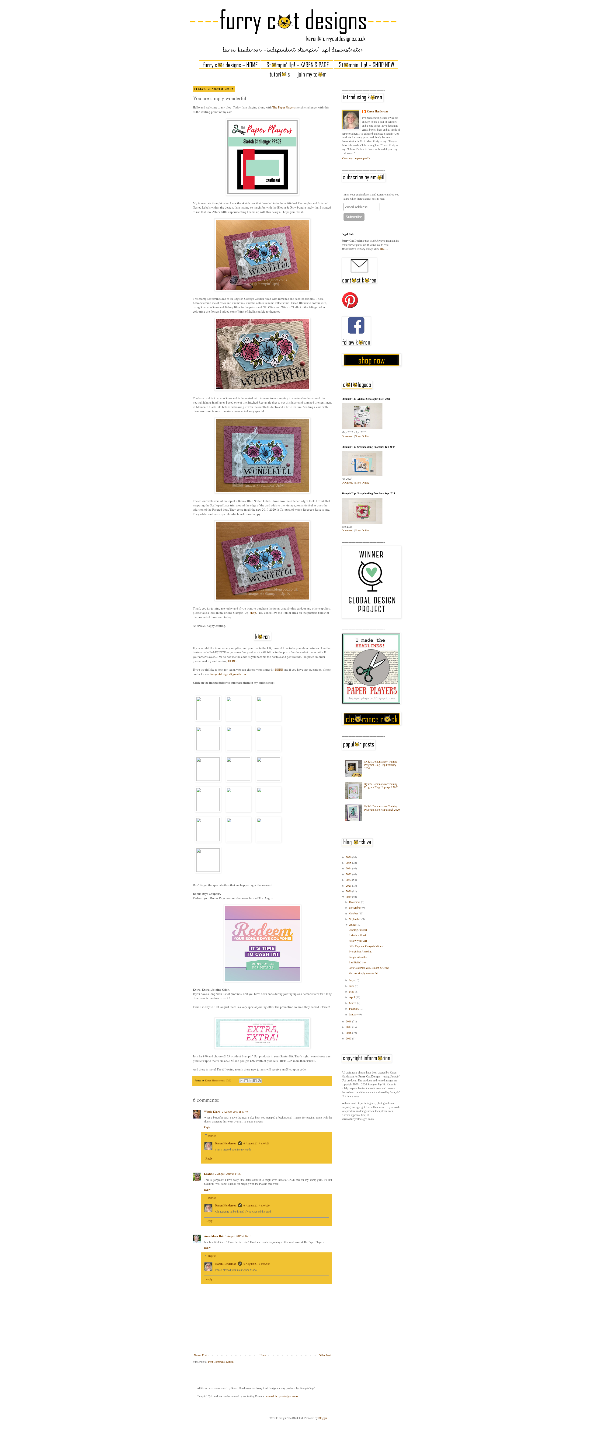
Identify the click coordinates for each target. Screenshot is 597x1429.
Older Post (325, 1355)
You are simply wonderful (363, 973)
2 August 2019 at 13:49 (235, 1111)
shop (253, 612)
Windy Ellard (212, 1112)
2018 (349, 1021)
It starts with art (357, 935)
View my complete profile (356, 158)
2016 (349, 1033)
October (354, 913)
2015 (349, 1038)
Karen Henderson (225, 1143)
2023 (349, 874)
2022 (349, 880)
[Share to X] (250, 1080)
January (353, 1014)
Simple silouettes (358, 957)
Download (347, 436)
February (354, 1008)
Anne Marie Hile (214, 1236)
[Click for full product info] (208, 708)
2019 (349, 897)
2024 (349, 868)
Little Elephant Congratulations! (366, 946)
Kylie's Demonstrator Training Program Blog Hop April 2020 (381, 785)
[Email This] (241, 1080)
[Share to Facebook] (255, 1080)
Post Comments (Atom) (221, 1361)
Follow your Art (358, 940)
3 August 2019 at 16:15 (238, 1236)
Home (263, 1355)
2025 (349, 862)
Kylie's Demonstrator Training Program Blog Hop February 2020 (380, 765)
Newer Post (200, 1355)
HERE (232, 661)
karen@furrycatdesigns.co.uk (282, 1396)
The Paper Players (283, 107)
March (353, 1003)
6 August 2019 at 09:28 (256, 1143)
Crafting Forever (358, 929)
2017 (349, 1027)
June (352, 986)
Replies (212, 1135)
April (352, 997)
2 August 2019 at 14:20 (228, 1173)
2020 (349, 891)
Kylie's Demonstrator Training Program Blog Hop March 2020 (382, 807)
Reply (207, 1127)
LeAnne (209, 1174)
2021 (349, 885)
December (355, 902)
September (355, 919)
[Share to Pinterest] (259, 1080)
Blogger (322, 1418)
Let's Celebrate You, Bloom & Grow (369, 967)
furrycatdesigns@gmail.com (228, 674)
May (352, 991)
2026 (349, 857)
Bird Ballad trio (357, 962)
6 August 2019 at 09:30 (256, 1263)
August (353, 924)
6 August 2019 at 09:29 (256, 1205)
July (351, 980)
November (355, 907)
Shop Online (362, 436)
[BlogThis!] (246, 1080)
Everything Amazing (360, 951)
